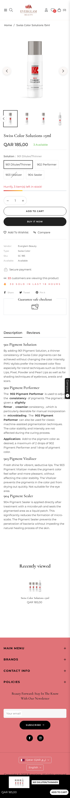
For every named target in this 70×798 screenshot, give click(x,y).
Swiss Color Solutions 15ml (35, 598)
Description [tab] (13, 333)
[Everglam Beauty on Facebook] (29, 738)
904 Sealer (35, 174)
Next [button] (63, 71)
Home (8, 25)
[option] (35, 69)
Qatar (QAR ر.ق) (36, 759)
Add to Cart (59, 792)
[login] (45, 10)
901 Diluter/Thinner (18, 164)
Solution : (23, 156)
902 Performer (47, 164)
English (33, 767)
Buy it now (35, 221)
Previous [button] (7, 71)
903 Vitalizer (14, 174)
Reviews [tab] (33, 333)
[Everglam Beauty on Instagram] (40, 738)
